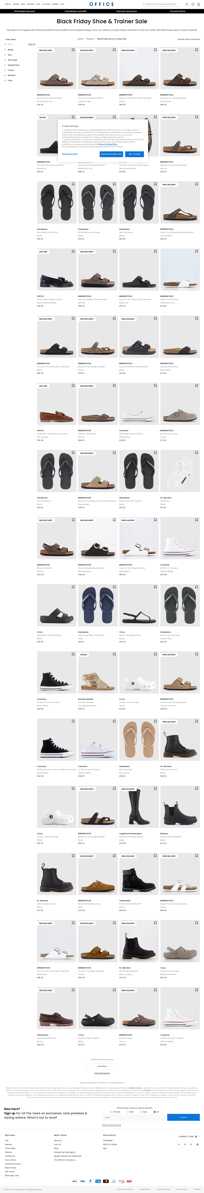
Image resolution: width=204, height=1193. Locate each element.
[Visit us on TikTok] (198, 1144)
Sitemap (197, 1189)
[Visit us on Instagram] (192, 1144)
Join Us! (57, 1144)
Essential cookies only (111, 154)
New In (8, 4)
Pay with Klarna (177, 11)
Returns (8, 1152)
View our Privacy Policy (111, 1125)
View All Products (102, 1073)
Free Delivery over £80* (76, 11)
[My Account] (185, 4)
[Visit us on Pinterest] (185, 1144)
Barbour (164, 833)
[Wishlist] (191, 4)
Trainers (30, 4)
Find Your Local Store (127, 11)
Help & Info (10, 1135)
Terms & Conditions (125, 1189)
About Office (60, 1135)
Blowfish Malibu (85, 699)
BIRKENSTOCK (43, 95)
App (105, 1148)
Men (23, 4)
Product (90, 39)
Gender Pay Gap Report (64, 1152)
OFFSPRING (108, 1140)
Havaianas (42, 229)
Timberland (124, 900)
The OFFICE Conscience (64, 1160)
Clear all (32, 44)
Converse (123, 430)
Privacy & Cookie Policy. (107, 144)
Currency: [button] (186, 1136)
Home (80, 39)
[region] (103, 140)
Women (16, 4)
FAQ (6, 1140)
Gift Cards (9, 1171)
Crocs (40, 632)
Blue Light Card (12, 1175)
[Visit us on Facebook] (179, 1144)
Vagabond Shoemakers (130, 833)
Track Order (10, 1148)
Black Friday (10, 1168)
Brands (55, 4)
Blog (56, 1148)
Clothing (46, 4)
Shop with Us (109, 1135)
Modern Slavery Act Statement (68, 1156)
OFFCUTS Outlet (110, 1144)
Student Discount (13, 1164)
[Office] (102, 4)
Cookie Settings (163, 1189)
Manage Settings (70, 154)
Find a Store (10, 1160)
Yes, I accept (134, 154)
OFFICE (40, 296)
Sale (62, 4)
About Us (58, 1140)
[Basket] (197, 4)
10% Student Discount (24, 11)
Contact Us (10, 1156)
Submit (183, 1117)
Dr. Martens (166, 498)
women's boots (135, 1088)
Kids (38, 4)
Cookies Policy (145, 1189)
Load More (102, 1066)
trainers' (147, 1090)
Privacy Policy (181, 1189)
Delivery (8, 1144)
